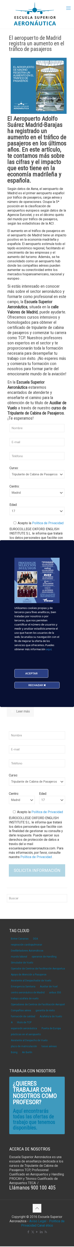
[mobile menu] (68, 8)
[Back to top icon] (37, 1208)
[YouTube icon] (37, 1232)
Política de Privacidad (47, 523)
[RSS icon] (45, 1232)
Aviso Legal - (38, 1221)
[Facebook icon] (28, 1232)
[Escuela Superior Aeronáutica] (37, 14)
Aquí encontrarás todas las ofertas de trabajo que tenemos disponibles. (34, 1119)
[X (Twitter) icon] (32, 1232)
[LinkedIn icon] (41, 1232)
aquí (48, 649)
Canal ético (45, 1225)
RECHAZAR (36, 684)
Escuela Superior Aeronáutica (26, 385)
